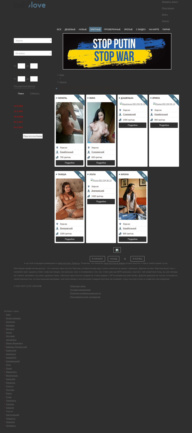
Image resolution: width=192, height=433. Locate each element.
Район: (17, 47)
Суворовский (98, 152)
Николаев (10, 379)
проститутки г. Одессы (69, 263)
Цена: (16, 59)
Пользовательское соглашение (85, 297)
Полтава (10, 390)
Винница (10, 329)
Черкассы (10, 418)
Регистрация (168, 8)
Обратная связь (78, 286)
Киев (8, 314)
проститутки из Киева (114, 263)
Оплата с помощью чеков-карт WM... (29, 119)
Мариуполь (11, 372)
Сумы (9, 397)
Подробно (69, 163)
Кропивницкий (13, 361)
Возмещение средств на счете (27, 124)
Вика (92, 98)
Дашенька (127, 98)
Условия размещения (80, 290)
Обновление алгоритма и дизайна (28, 129)
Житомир (10, 336)
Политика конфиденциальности (85, 293)
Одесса (9, 386)
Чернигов (10, 422)
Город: (17, 34)
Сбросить (34, 93)
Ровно (9, 393)
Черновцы (11, 425)
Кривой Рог (11, 357)
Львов (9, 368)
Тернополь (11, 400)
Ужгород (10, 404)
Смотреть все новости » (24, 133)
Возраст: (18, 72)
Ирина (156, 98)
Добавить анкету (170, 2)
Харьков (10, 407)
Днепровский (66, 228)
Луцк (8, 365)
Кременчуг (11, 354)
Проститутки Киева (32, 136)
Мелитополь (12, 375)
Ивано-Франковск (14, 343)
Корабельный (66, 152)
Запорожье (11, 340)
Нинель (62, 98)
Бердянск (10, 322)
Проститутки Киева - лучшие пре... (28, 108)
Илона (125, 174)
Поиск (21, 93)
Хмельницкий (12, 415)
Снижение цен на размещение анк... (29, 113)
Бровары (10, 325)
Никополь (10, 382)
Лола (92, 174)
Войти (165, 14)
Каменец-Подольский (16, 347)
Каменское (11, 350)
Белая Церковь (13, 318)
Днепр (9, 332)
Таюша (62, 174)
